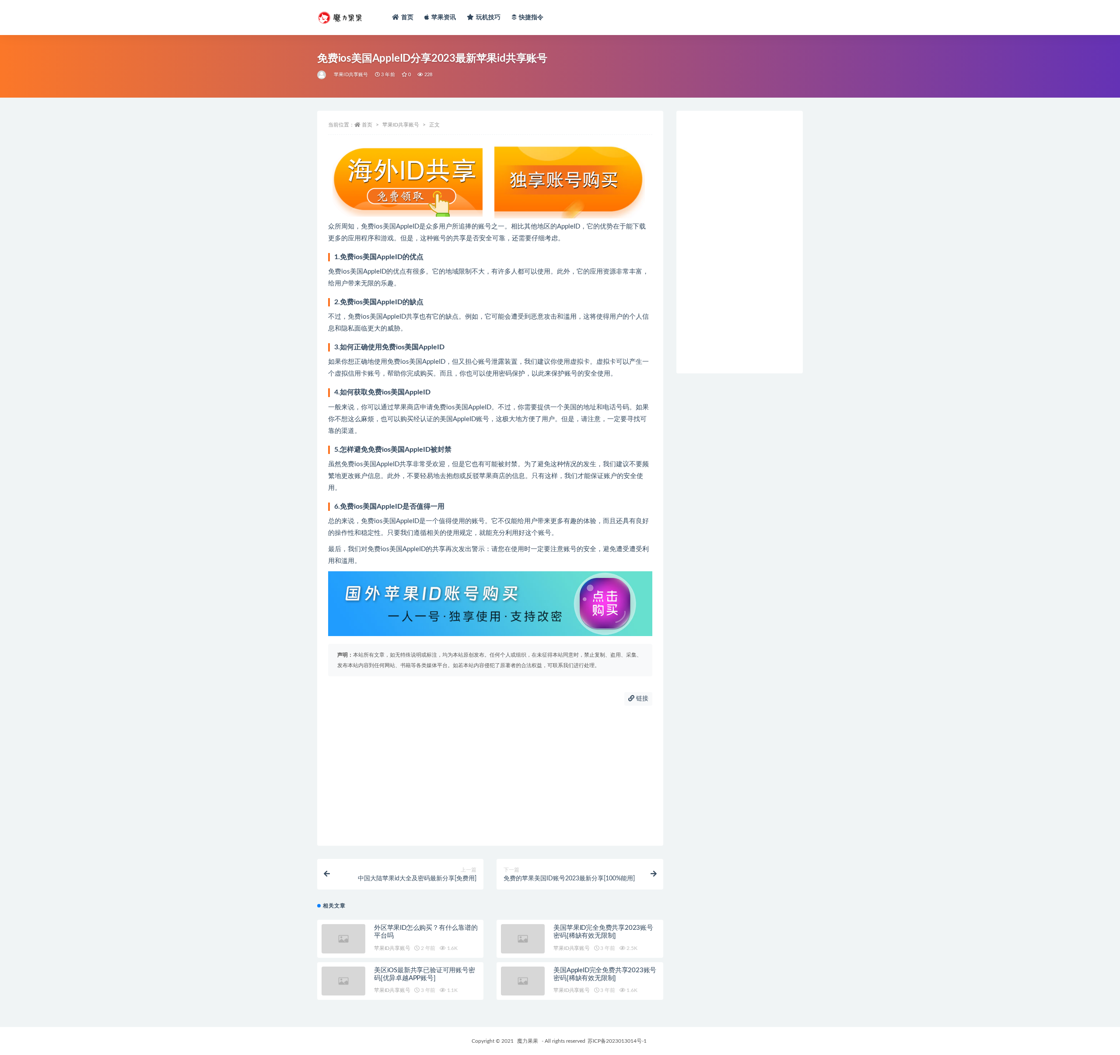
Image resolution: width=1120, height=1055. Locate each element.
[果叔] (322, 74)
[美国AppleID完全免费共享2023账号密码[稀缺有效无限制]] (523, 981)
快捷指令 (531, 17)
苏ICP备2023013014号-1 (617, 1041)
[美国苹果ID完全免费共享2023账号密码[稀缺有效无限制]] (523, 938)
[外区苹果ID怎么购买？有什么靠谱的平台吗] (343, 938)
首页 (407, 17)
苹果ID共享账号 (351, 74)
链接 (641, 699)
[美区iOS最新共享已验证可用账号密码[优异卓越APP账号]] (343, 981)
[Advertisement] (490, 775)
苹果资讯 (443, 17)
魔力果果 (527, 1041)
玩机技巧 (488, 17)
